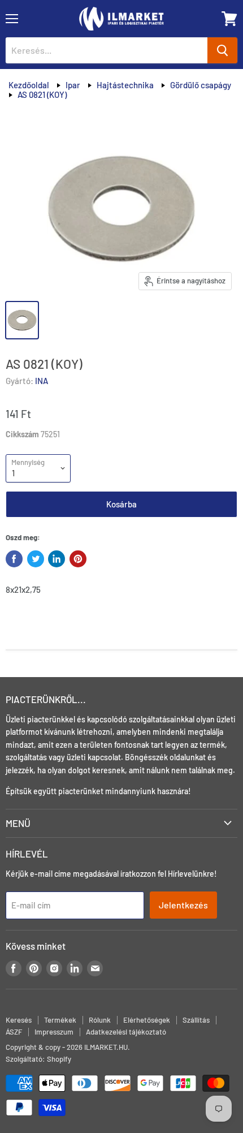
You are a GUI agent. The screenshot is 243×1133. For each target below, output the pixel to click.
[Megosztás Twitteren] (35, 558)
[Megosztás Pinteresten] (78, 558)
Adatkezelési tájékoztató (126, 1031)
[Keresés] (222, 50)
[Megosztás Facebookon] (14, 558)
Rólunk (100, 1019)
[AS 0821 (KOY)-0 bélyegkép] (22, 320)
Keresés (19, 1019)
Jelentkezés (183, 904)
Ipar (73, 85)
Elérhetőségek (146, 1019)
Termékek (60, 1019)
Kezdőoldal (28, 85)
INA (41, 381)
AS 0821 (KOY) (42, 94)
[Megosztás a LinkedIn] (56, 558)
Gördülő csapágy (200, 85)
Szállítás (196, 1019)
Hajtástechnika (125, 85)
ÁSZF (14, 1031)
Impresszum (53, 1031)
